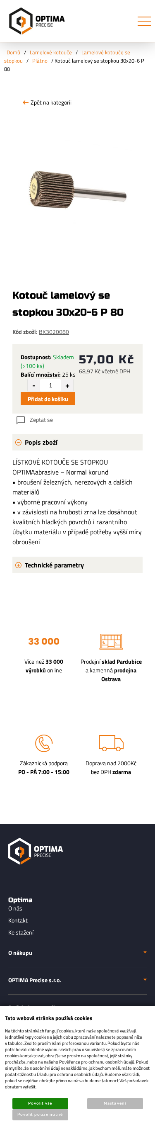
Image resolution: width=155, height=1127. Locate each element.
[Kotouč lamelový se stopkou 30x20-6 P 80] (77, 179)
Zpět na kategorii (51, 102)
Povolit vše (40, 1103)
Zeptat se (41, 419)
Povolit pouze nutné (40, 1114)
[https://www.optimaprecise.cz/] (35, 21)
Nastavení (115, 1103)
